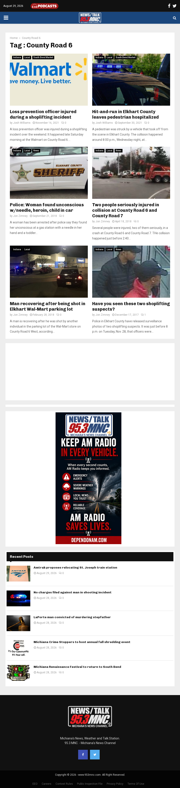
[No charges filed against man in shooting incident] (18, 598)
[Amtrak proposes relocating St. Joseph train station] (18, 573)
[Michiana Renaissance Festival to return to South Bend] (18, 673)
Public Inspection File (90, 783)
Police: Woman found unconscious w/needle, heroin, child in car (47, 207)
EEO (35, 783)
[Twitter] (95, 754)
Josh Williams (22, 122)
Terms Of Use (136, 783)
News (36, 150)
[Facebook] (83, 754)
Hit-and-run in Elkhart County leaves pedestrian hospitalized (125, 114)
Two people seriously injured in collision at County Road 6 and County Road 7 (125, 210)
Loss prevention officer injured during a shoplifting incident (43, 114)
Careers (46, 783)
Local (27, 57)
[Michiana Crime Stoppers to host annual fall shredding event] (18, 648)
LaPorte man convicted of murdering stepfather (72, 617)
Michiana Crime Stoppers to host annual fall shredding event (82, 642)
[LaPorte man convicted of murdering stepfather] (18, 623)
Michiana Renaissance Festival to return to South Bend (77, 667)
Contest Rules (64, 783)
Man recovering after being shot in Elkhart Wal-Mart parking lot (47, 306)
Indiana (17, 57)
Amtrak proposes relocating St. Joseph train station (75, 567)
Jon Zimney (20, 215)
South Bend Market (43, 57)
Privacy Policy (115, 783)
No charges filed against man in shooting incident (73, 592)
